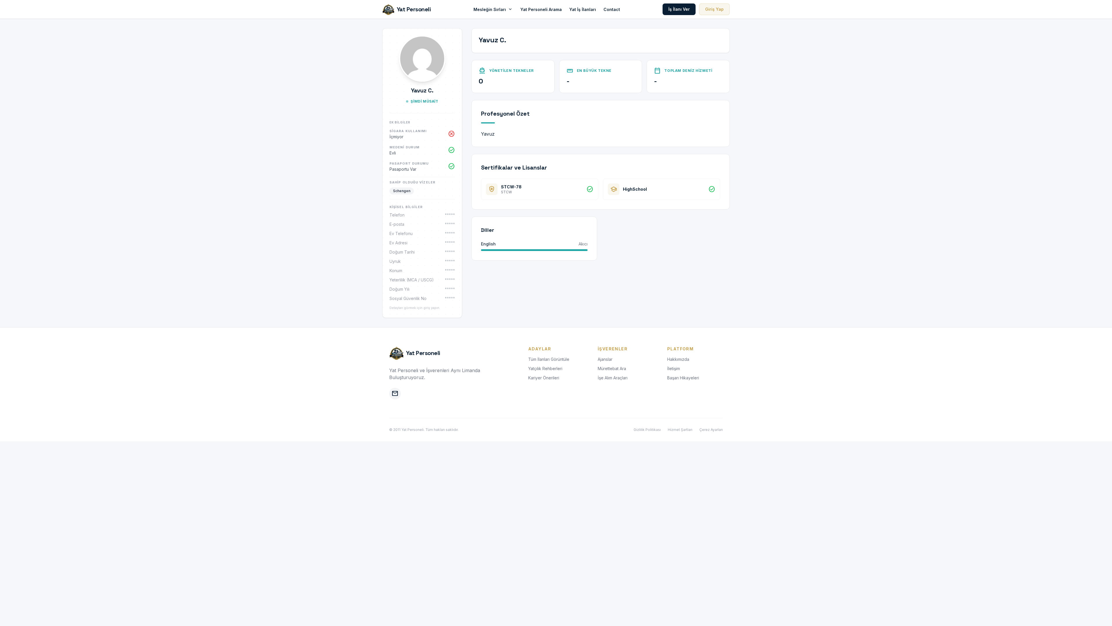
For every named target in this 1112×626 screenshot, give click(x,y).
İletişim (673, 368)
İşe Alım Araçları (613, 377)
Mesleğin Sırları (493, 9)
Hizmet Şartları (680, 429)
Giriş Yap (714, 9)
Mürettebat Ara (612, 368)
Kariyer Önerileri (543, 377)
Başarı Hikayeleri (683, 377)
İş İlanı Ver (679, 9)
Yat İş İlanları (582, 9)
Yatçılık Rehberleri (545, 368)
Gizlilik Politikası (647, 429)
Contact (611, 9)
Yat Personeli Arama (541, 9)
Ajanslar (605, 359)
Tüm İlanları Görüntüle (548, 359)
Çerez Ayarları (711, 429)
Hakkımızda (678, 359)
